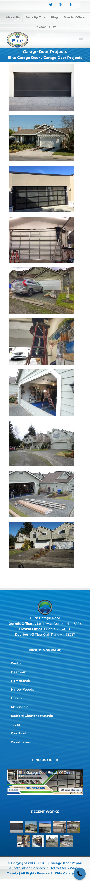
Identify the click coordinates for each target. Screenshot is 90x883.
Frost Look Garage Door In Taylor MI (36, 179)
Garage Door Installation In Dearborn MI (36, 433)
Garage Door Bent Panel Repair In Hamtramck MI (36, 383)
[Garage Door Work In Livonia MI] (41, 545)
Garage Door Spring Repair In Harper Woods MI (36, 332)
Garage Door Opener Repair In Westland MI (36, 129)
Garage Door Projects (41, 99)
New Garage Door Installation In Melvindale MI (36, 281)
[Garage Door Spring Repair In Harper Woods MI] (41, 341)
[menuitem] (12, 17)
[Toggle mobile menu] (81, 39)
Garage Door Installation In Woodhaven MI (36, 78)
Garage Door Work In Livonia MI (36, 535)
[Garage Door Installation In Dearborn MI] (41, 443)
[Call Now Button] (80, 874)
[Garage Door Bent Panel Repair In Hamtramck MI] (41, 392)
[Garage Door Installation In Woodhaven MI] (41, 87)
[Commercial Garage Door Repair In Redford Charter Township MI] (41, 240)
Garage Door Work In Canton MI (36, 484)
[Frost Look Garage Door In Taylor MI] (41, 189)
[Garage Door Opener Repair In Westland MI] (41, 138)
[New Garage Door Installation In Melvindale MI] (41, 290)
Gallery (46, 78)
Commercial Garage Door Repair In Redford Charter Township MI (36, 227)
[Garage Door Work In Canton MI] (41, 494)
